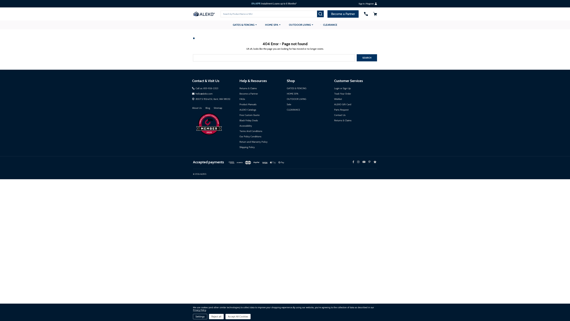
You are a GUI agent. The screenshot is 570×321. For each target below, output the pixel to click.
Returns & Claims (248, 88)
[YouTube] (364, 162)
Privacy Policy (199, 310)
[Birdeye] (375, 162)
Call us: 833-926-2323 (207, 88)
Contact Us (340, 115)
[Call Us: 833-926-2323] (366, 14)
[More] (256, 25)
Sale (289, 104)
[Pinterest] (369, 162)
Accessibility (245, 125)
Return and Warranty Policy (253, 141)
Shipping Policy (247, 147)
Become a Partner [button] (343, 14)
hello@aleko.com (204, 93)
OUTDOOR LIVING (300, 24)
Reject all (216, 316)
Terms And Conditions (250, 131)
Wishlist (338, 99)
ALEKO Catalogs (247, 109)
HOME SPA (271, 24)
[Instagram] (358, 162)
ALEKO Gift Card (342, 104)
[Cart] (375, 14)
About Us (197, 108)
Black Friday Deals (248, 120)
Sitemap (218, 108)
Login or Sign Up (342, 88)
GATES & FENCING (243, 24)
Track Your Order (342, 93)
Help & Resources (253, 81)
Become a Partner (248, 93)
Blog (207, 108)
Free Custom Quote (249, 115)
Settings (200, 316)
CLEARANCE (330, 24)
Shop (291, 81)
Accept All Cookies (238, 316)
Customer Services (348, 81)
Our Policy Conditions (250, 136)
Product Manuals (247, 104)
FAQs (242, 99)
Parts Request (341, 109)
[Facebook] (353, 162)
